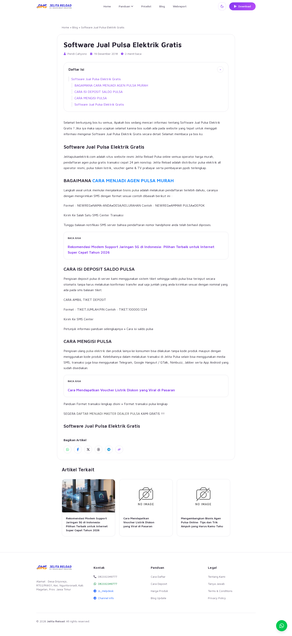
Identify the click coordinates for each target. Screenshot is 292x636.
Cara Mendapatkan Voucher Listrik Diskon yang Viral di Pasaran (121, 390)
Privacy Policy (217, 598)
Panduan (124, 6)
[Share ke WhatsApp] (68, 449)
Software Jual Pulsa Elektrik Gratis (96, 79)
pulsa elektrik (95, 351)
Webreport (180, 6)
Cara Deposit (159, 583)
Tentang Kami (216, 576)
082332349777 (107, 583)
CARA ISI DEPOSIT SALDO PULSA (98, 91)
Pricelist (146, 6)
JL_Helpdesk (106, 591)
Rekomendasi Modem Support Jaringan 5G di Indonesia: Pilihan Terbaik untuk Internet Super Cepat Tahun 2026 (141, 249)
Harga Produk (159, 591)
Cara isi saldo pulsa (140, 329)
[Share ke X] (88, 449)
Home (107, 6)
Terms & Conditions (220, 591)
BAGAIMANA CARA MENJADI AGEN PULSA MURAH (111, 85)
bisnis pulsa (131, 190)
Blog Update (158, 598)
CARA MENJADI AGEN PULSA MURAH (133, 180)
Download (244, 6)
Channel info (106, 598)
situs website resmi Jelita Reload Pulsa (133, 156)
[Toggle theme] (222, 6)
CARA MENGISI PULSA (90, 98)
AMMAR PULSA (181, 205)
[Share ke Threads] (98, 449)
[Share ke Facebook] (78, 449)
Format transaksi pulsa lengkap (146, 404)
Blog (162, 6)
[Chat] (281, 625)
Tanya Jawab (216, 583)
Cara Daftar (158, 576)
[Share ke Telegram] (109, 449)
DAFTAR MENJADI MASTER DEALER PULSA (108, 413)
